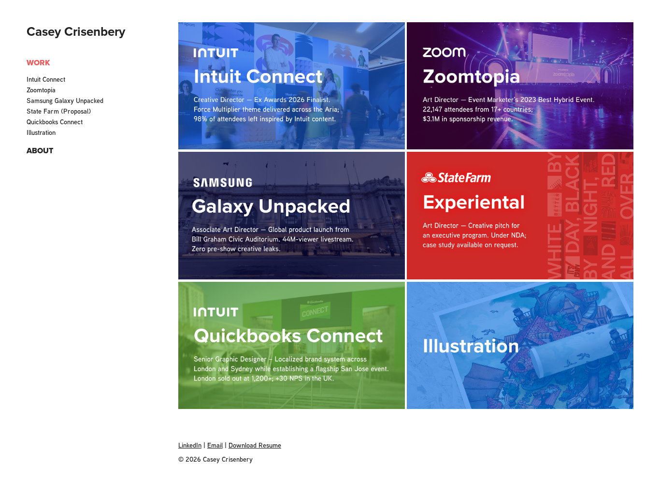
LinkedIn (189, 445)
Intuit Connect (46, 79)
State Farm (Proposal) (59, 111)
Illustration (41, 132)
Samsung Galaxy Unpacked (65, 100)
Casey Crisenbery (76, 31)
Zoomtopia (41, 89)
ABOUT (40, 150)
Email (215, 445)
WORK (38, 62)
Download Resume (255, 445)
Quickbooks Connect (55, 121)
